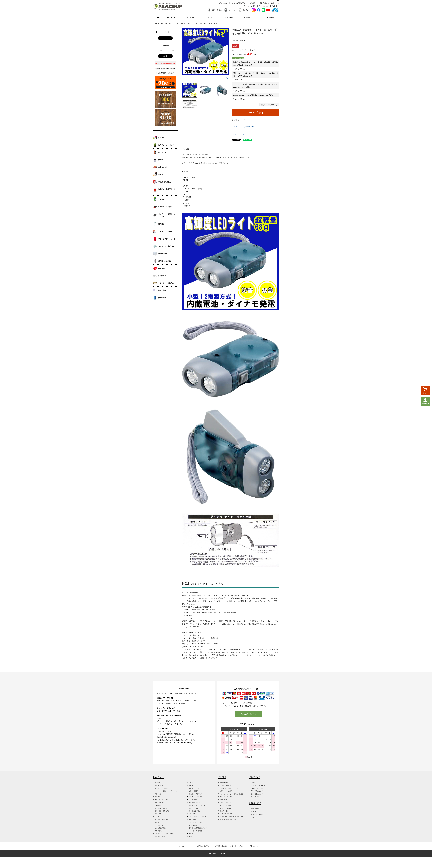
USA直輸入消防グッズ (161, 836)
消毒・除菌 (192, 819)
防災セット (191, 17)
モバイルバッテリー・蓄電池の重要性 (231, 794)
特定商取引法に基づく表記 (267, 3)
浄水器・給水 (163, 253)
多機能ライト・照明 (165, 206)
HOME (156, 23)
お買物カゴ (254, 782)
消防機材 (191, 833)
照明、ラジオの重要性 (227, 791)
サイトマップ (255, 797)
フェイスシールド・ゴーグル (197, 816)
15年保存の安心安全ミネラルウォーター (232, 788)
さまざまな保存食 (225, 785)
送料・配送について (257, 791)
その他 (191, 836)
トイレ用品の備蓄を (226, 814)
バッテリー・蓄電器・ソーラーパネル (167, 215)
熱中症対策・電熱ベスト (196, 811)
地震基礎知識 (224, 782)
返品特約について (238, 120)
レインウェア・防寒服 (195, 831)
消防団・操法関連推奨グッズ (197, 828)
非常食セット (163, 167)
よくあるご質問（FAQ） (238, 3)
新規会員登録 (255, 808)
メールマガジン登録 (257, 814)
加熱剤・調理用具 (164, 181)
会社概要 (252, 3)
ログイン (253, 811)
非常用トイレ (248, 17)
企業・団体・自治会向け (167, 283)
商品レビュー (255, 817)
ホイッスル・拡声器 (165, 231)
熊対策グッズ (163, 152)
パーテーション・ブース (196, 822)
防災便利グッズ (163, 275)
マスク (157, 816)
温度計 (157, 822)
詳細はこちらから (248, 713)
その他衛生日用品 (160, 828)
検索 (165, 38)
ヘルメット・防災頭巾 (166, 246)
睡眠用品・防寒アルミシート (167, 190)
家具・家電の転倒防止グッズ (229, 819)
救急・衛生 (162, 290)
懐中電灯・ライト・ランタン (189, 23)
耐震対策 (161, 224)
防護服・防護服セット (161, 819)
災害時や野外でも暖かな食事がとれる (231, 816)
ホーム (158, 17)
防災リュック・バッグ (166, 145)
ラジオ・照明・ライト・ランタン (169, 23)
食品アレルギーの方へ (227, 797)
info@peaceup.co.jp (169, 737)
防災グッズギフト (225, 802)
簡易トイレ (158, 794)
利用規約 (241, 846)
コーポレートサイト (186, 846)
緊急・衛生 (229, 17)
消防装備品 (158, 831)
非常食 (210, 17)
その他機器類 (193, 825)
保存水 (160, 159)
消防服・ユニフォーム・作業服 (164, 833)
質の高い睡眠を (225, 811)
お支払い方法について (257, 788)
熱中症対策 (162, 297)
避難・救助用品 (159, 802)
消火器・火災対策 (164, 261)
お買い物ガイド (223, 3)
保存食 (191, 785)
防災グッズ (171, 17)
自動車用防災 (163, 268)
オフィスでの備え (225, 808)
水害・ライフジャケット (167, 239)
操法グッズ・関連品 (226, 805)
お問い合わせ (269, 17)
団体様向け (223, 799)
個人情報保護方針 (203, 846)
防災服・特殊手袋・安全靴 (197, 805)
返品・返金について (257, 794)
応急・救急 (192, 814)
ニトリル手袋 (159, 825)
